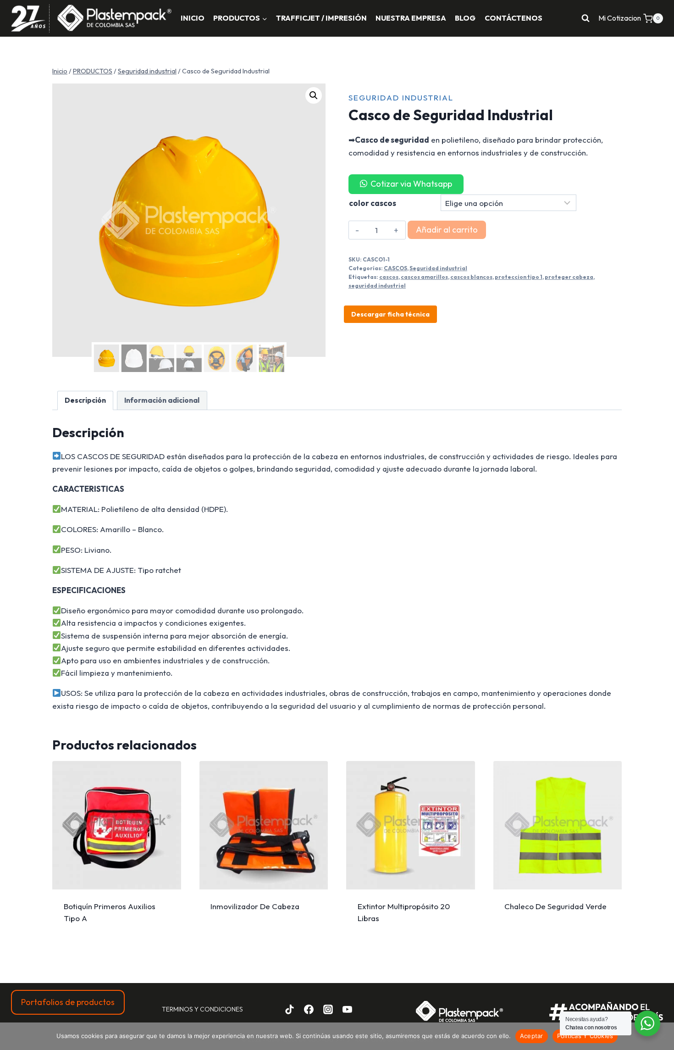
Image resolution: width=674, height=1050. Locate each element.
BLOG (465, 17)
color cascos (372, 203)
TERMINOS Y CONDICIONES (202, 1009)
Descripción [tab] (85, 400)
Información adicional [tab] (161, 400)
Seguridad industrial (400, 97)
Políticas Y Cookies (585, 1035)
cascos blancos (471, 276)
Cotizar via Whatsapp (411, 183)
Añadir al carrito (447, 229)
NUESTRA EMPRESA (411, 17)
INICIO (192, 17)
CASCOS (395, 268)
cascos (388, 276)
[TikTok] (289, 1009)
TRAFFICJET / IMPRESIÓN (321, 17)
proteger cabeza (569, 276)
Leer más (116, 910)
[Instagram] (327, 1009)
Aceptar (531, 1035)
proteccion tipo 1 (518, 276)
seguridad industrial (377, 285)
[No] (662, 1036)
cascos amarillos (424, 276)
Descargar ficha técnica (390, 314)
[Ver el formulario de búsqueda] (585, 18)
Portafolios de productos (68, 1002)
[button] (313, 95)
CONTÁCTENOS (513, 17)
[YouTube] (347, 1009)
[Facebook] (309, 1009)
